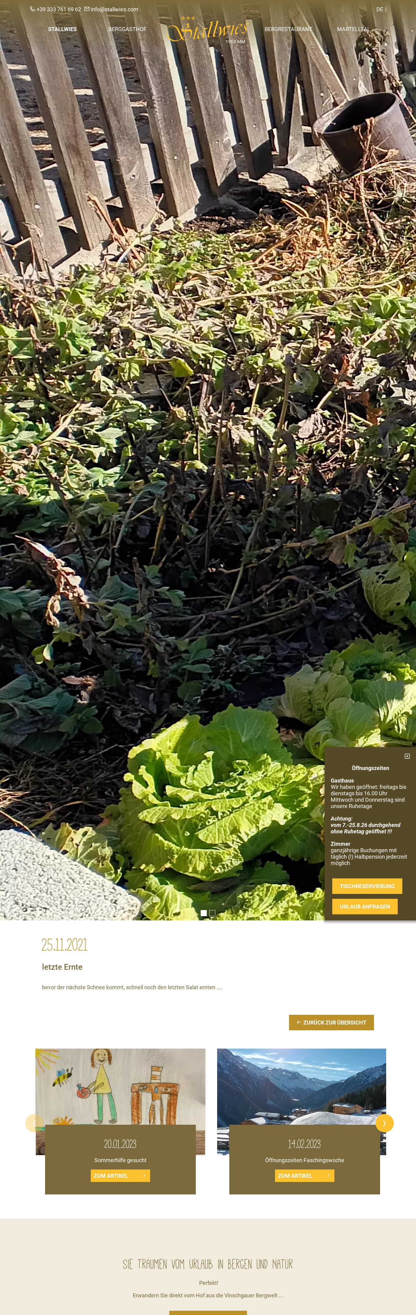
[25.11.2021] (208, 460)
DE (379, 9)
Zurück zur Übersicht (334, 1022)
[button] (34, 1123)
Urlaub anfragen (365, 906)
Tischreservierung (367, 886)
